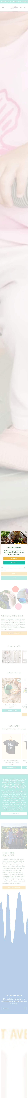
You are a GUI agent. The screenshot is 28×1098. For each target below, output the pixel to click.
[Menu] (3, 7)
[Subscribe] (25, 1008)
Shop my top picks (14, 887)
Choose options (11, 710)
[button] (21, 7)
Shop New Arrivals (14, 633)
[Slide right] (25, 653)
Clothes (14, 558)
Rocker (14, 573)
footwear (14, 562)
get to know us (14, 813)
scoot (14, 578)
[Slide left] (25, 657)
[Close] (25, 532)
